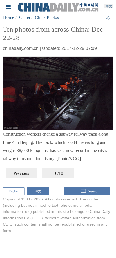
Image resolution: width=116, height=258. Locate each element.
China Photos (47, 17)
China (24, 17)
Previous (21, 173)
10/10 (58, 173)
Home (8, 17)
